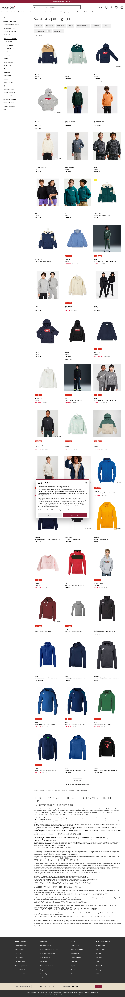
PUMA (67, 858)
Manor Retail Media (20, 970)
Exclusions (74, 970)
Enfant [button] (42, 790)
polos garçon (97, 923)
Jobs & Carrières (100, 949)
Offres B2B (74, 961)
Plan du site (41, 992)
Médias (98, 974)
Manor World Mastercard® (47, 953)
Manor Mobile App (45, 957)
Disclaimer (81, 992)
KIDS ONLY (55, 856)
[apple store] (73, 986)
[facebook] (45, 986)
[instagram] (41, 986)
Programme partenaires (21, 965)
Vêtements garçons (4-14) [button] (53, 790)
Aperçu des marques (90, 992)
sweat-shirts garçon (69, 923)
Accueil (36, 790)
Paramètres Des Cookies (70, 992)
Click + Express (19, 957)
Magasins (98, 953)
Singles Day (43, 970)
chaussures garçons (46, 853)
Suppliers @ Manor (20, 961)
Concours (73, 974)
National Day (43, 978)
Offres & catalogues (45, 945)
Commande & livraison (21, 945)
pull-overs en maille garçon (83, 923)
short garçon (92, 851)
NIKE (61, 858)
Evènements (99, 957)
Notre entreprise (100, 945)
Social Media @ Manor (46, 965)
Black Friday (43, 974)
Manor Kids (46, 856)
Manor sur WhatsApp (20, 974)
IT (106, 986)
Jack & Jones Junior (68, 825)
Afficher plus (77, 780)
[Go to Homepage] (8, 7)
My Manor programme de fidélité (49, 949)
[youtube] (49, 986)
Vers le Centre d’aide (23, 986)
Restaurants (99, 965)
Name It (58, 825)
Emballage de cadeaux (77, 949)
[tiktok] (53, 986)
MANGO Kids (116, 863)
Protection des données (55, 992)
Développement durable (102, 970)
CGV (46, 992)
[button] (5, 12)
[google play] (77, 986)
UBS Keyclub (43, 961)
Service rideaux (75, 953)
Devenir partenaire (76, 957)
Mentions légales (31, 992)
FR (99, 7)
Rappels (73, 965)
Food (97, 961)
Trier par (37, 25)
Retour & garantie (19, 949)
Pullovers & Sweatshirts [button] (68, 790)
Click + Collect (19, 953)
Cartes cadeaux (75, 945)
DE (90, 986)
